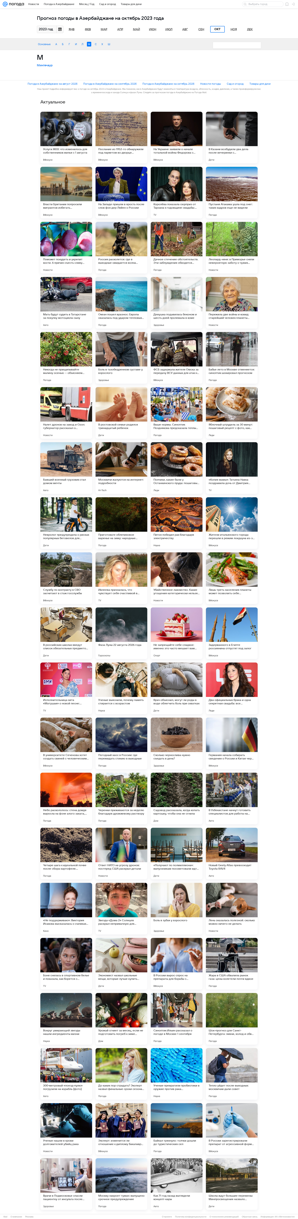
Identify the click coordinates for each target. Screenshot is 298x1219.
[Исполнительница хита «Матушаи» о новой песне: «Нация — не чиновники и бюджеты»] (66, 688)
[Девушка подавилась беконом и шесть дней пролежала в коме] (176, 303)
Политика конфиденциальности (190, 1217)
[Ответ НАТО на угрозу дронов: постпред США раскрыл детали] (121, 853)
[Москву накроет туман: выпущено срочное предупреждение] (121, 1184)
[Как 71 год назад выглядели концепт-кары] (176, 1184)
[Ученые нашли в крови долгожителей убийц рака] (66, 1129)
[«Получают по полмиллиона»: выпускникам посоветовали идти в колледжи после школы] (176, 853)
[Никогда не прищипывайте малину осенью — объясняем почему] (66, 358)
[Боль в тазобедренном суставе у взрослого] (121, 358)
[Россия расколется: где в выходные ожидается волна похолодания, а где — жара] (121, 248)
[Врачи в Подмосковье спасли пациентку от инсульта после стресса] (66, 1184)
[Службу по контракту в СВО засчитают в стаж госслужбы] (66, 578)
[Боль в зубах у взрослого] (176, 908)
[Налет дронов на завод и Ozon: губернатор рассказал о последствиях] (66, 413)
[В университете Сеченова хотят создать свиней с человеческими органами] (66, 743)
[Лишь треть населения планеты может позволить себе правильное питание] (232, 578)
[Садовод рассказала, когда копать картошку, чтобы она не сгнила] (176, 798)
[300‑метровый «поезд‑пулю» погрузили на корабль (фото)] (66, 1074)
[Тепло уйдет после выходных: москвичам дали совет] (232, 1074)
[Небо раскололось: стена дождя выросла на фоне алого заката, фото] (66, 798)
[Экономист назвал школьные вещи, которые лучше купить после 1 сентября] (121, 964)
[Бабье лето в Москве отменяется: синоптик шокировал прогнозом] (232, 358)
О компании (16, 1217)
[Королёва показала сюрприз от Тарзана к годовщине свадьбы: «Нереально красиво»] (176, 192)
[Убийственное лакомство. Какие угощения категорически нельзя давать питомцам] (176, 578)
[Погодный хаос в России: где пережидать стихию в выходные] (121, 743)
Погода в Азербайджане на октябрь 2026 (168, 83)
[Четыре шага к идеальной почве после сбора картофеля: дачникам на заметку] (66, 853)
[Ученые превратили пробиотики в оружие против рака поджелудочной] (176, 1074)
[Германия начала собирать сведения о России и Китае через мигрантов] (232, 743)
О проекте (167, 1217)
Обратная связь (249, 1217)
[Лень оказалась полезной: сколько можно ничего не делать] (232, 908)
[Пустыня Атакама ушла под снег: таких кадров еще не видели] (232, 192)
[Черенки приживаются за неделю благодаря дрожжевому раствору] (121, 798)
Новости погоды (210, 83)
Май (136, 29)
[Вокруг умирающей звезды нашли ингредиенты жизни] (66, 1019)
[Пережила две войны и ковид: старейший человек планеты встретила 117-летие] (232, 303)
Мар (104, 29)
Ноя (234, 29)
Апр (120, 29)
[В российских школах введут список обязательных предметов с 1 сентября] (66, 633)
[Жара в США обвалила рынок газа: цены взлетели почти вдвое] (232, 964)
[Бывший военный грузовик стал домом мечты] (66, 468)
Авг (185, 29)
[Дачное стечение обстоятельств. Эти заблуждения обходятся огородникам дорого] (176, 248)
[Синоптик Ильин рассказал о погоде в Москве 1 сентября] (176, 1019)
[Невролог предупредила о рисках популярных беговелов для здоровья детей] (66, 523)
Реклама (29, 1217)
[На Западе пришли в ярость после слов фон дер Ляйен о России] (121, 192)
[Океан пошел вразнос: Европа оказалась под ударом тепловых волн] (121, 303)
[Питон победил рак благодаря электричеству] (176, 523)
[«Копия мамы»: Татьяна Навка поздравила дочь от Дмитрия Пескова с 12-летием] (232, 468)
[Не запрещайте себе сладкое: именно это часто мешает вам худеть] (176, 633)
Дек (250, 29)
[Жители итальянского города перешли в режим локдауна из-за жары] (232, 523)
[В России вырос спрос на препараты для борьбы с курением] (176, 964)
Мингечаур (45, 65)
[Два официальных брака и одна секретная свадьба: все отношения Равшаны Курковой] (232, 688)
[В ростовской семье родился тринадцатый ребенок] (121, 413)
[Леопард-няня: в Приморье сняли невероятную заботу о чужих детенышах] (232, 248)
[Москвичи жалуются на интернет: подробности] (121, 468)
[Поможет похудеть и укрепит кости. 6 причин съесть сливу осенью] (66, 248)
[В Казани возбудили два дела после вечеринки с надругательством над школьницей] (232, 137)
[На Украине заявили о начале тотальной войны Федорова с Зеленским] (176, 137)
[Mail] (5, 4)
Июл (168, 29)
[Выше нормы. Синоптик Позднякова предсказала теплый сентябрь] (176, 413)
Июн (152, 29)
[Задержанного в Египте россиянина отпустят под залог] (232, 633)
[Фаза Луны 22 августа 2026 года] (121, 633)
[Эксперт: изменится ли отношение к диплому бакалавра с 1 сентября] (121, 1129)
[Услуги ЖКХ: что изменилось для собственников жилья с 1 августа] (66, 137)
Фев (88, 29)
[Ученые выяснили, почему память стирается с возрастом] (121, 688)
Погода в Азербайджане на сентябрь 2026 (110, 83)
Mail (5, 1217)
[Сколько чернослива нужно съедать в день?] (176, 743)
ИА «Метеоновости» (285, 1217)
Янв (71, 29)
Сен (201, 29)
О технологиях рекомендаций (224, 1217)
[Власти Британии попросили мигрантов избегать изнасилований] (66, 192)
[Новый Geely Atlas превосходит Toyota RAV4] (232, 853)
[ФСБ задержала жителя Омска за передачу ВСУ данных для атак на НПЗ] (176, 358)
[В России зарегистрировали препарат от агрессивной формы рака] (232, 1129)
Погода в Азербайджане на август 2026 (52, 83)
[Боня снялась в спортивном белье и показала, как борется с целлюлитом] (66, 964)
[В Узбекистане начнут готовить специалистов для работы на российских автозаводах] (232, 798)
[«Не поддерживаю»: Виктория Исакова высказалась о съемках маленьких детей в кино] (66, 908)
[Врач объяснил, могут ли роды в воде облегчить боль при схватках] (176, 688)
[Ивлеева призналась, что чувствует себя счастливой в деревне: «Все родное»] (121, 578)
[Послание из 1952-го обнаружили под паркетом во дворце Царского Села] (121, 137)
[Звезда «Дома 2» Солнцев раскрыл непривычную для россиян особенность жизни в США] (121, 908)
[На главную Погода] (16, 4)
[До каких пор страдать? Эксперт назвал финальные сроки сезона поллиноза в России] (121, 1074)
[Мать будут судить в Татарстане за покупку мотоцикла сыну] (66, 303)
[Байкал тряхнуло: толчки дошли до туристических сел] (176, 1129)
